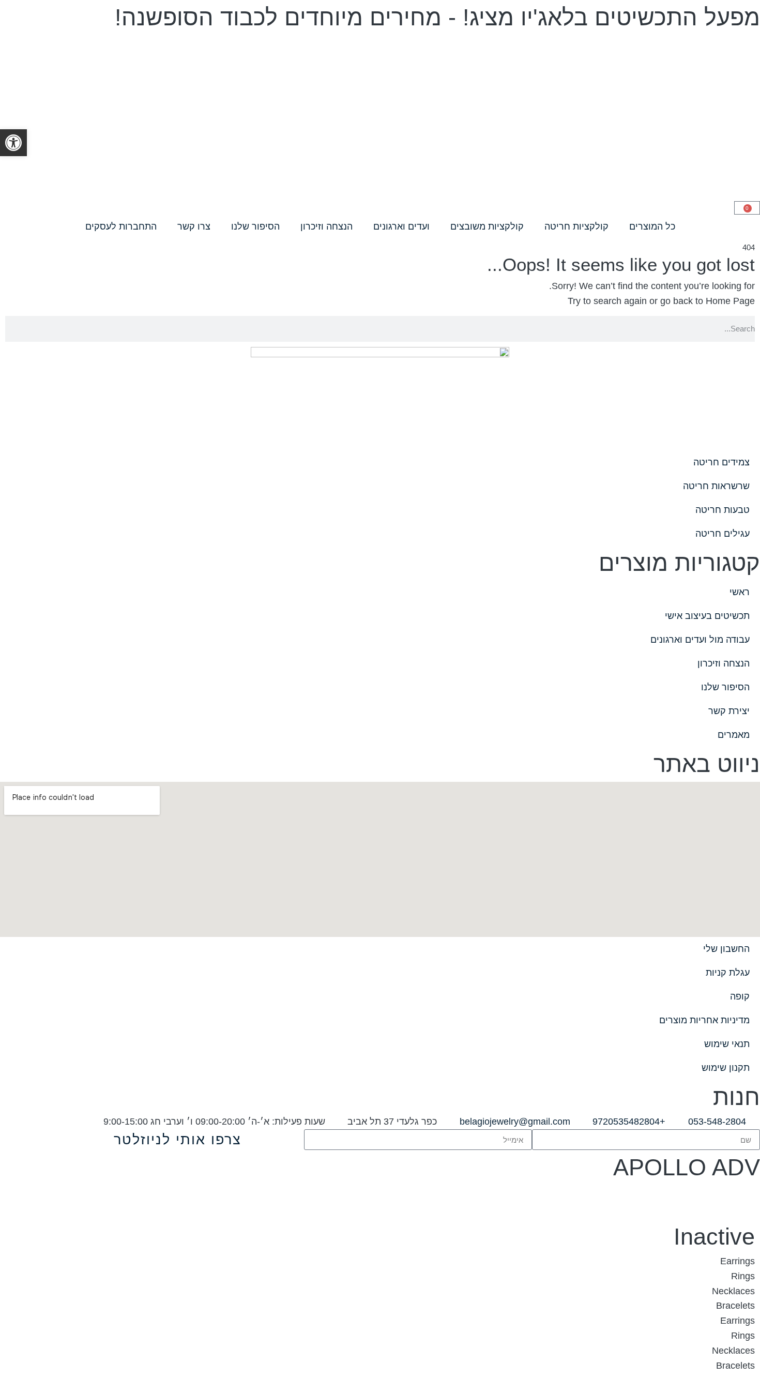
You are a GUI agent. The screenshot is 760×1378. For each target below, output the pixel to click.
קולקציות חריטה (576, 226)
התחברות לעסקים (121, 226)
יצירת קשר (729, 711)
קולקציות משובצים (487, 226)
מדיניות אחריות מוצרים (704, 1020)
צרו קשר (193, 226)
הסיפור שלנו (255, 226)
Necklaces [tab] (733, 1291)
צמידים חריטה (721, 462)
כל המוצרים (652, 226)
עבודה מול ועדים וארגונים (700, 639)
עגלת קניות (728, 972)
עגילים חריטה (722, 533)
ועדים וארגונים (401, 226)
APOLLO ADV (686, 1167)
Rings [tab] (743, 1276)
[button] (13, 142)
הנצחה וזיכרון (326, 226)
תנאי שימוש (727, 1044)
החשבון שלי (726, 949)
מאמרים (734, 735)
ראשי (739, 592)
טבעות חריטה (722, 510)
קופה (740, 996)
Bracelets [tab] (735, 1305)
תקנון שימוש (726, 1068)
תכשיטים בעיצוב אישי (707, 616)
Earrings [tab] (737, 1261)
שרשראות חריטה (716, 486)
